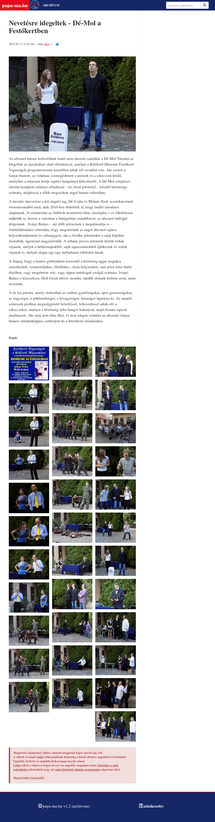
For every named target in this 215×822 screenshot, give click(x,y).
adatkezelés (153, 806)
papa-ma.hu (15, 5)
